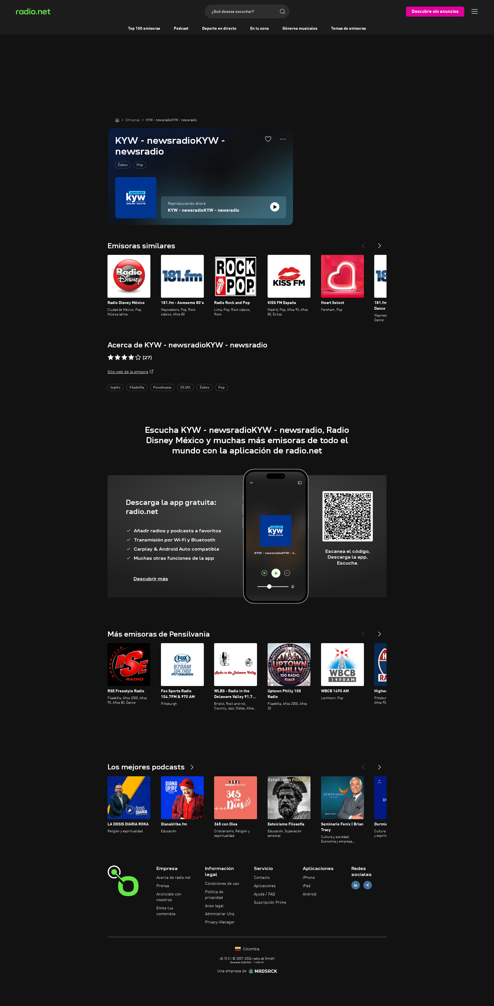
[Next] (380, 243)
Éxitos (123, 165)
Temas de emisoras (348, 29)
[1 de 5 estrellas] (110, 357)
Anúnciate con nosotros (168, 897)
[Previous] (363, 243)
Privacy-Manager (220, 922)
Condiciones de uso (222, 884)
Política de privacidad (214, 895)
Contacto (262, 878)
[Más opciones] (283, 139)
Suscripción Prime (270, 903)
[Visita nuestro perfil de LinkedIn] (355, 885)
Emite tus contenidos (166, 911)
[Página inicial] (117, 120)
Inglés (115, 387)
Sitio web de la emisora (127, 372)
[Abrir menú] (474, 11)
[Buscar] (282, 11)
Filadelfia (137, 387)
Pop (140, 165)
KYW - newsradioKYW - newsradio (203, 210)
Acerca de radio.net (173, 878)
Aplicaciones (265, 886)
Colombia (250, 949)
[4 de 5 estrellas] (131, 357)
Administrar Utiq (219, 914)
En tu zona (259, 29)
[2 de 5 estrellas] (117, 357)
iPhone (309, 878)
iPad (306, 886)
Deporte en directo (219, 29)
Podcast (181, 29)
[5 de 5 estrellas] (138, 357)
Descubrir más (151, 579)
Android (309, 894)
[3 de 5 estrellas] (124, 357)
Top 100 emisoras (144, 29)
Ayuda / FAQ (264, 894)
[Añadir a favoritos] (268, 138)
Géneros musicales (299, 29)
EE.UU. (185, 387)
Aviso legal (214, 906)
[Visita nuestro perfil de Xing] (367, 885)
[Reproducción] (274, 206)
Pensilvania (162, 387)
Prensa (162, 886)
